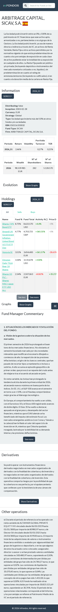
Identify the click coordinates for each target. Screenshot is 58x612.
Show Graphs (32, 185)
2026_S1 (36, 91)
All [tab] (7, 212)
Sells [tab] (20, 212)
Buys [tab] (33, 212)
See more (34, 297)
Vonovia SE (7, 252)
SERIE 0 (7, 96)
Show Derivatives (29, 501)
